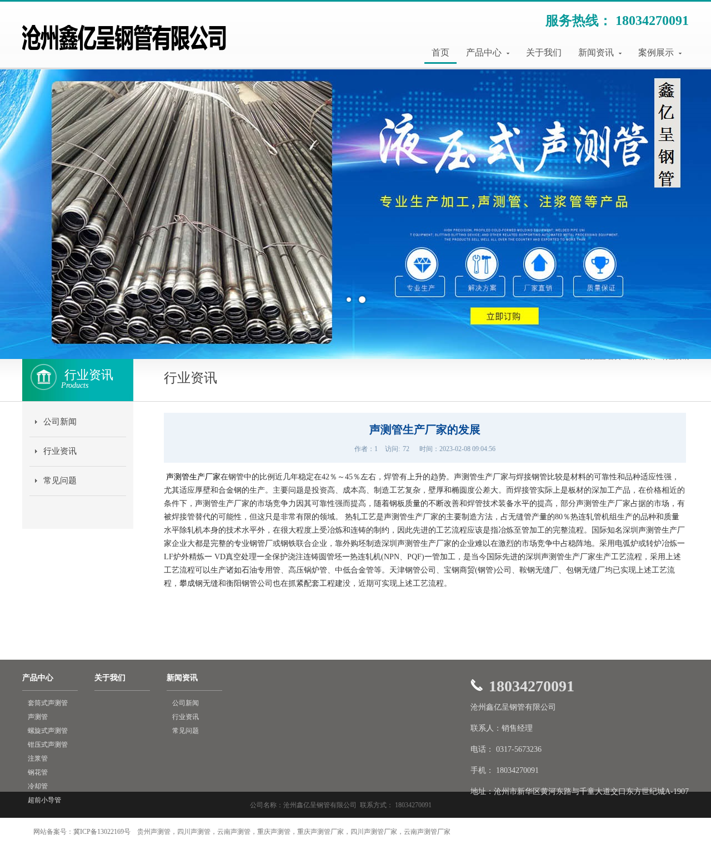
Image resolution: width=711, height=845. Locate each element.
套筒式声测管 (48, 703)
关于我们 (544, 52)
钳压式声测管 (48, 744)
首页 (440, 52)
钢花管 (38, 772)
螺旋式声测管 (48, 731)
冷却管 (38, 786)
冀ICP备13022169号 (102, 832)
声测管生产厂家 (193, 477)
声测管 (38, 717)
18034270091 (652, 20)
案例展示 (657, 52)
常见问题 (60, 480)
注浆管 (38, 758)
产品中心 (485, 52)
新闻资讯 (597, 52)
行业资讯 (60, 451)
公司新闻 (60, 421)
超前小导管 (44, 800)
